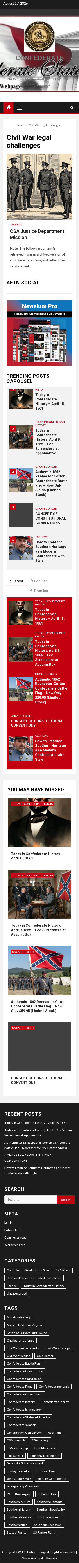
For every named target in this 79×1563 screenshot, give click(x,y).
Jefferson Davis (46, 1471)
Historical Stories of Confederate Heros (34, 1278)
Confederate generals (54, 1386)
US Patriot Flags (44, 1532)
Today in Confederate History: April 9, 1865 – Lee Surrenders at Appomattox (48, 441)
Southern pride (17, 1525)
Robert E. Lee (47, 1494)
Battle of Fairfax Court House (27, 1332)
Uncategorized (46, 466)
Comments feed (15, 1237)
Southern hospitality (51, 1509)
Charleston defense (20, 1340)
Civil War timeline (18, 1356)
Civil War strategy (57, 1348)
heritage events (18, 1471)
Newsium (29, 1558)
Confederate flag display (24, 1379)
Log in (8, 1222)
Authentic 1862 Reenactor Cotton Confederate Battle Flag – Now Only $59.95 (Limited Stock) (51, 690)
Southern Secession (48, 1525)
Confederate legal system (24, 1409)
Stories (12, 1285)
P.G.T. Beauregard (19, 1494)
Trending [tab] (40, 590)
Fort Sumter (15, 1455)
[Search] (72, 107)
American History (19, 1317)
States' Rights (16, 1532)
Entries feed (12, 1230)
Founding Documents (44, 1455)
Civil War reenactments (23, 1348)
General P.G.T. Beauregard (25, 1463)
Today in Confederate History (50, 423)
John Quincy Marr (19, 1478)
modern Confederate (52, 1478)
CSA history (40, 1440)
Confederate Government (25, 1394)
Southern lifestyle (19, 1517)
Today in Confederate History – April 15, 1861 (50, 402)
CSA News (16, 224)
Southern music (48, 1517)
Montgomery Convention (24, 1486)
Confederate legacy (55, 1402)
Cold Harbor (45, 1356)
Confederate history (21, 1402)
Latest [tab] (18, 581)
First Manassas (44, 1448)
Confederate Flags (19, 1386)
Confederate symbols (21, 1425)
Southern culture (18, 1502)
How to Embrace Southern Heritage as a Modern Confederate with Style (50, 551)
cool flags (54, 1432)
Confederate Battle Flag (23, 1363)
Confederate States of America (28, 1417)
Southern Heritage (50, 1502)
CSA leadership (17, 1448)
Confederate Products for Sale (28, 1270)
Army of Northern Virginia (24, 1325)
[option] (39, 399)
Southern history (18, 1509)
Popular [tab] (40, 581)
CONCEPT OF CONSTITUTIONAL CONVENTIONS (50, 518)
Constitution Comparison (24, 1432)
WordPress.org (14, 1245)
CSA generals (16, 1440)
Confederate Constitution (25, 1371)
